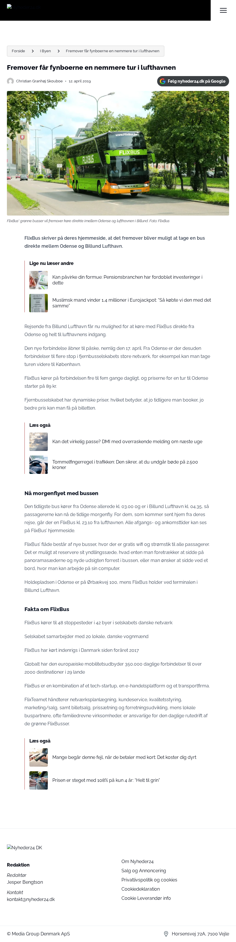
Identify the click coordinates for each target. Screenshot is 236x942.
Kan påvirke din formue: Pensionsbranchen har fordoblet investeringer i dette (127, 279)
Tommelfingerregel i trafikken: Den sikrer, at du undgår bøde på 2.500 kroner (125, 464)
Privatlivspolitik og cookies (149, 880)
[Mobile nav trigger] (223, 10)
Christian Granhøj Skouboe (39, 81)
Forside (18, 51)
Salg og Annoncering (143, 870)
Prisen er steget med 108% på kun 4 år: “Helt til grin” (106, 780)
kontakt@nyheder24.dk (31, 899)
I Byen (45, 51)
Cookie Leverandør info (146, 898)
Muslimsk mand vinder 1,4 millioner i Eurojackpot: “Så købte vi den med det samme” (131, 302)
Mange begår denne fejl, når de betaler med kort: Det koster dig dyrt (124, 757)
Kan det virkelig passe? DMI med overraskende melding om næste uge (127, 441)
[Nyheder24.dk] (109, 10)
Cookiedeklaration (140, 889)
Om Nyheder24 (137, 861)
